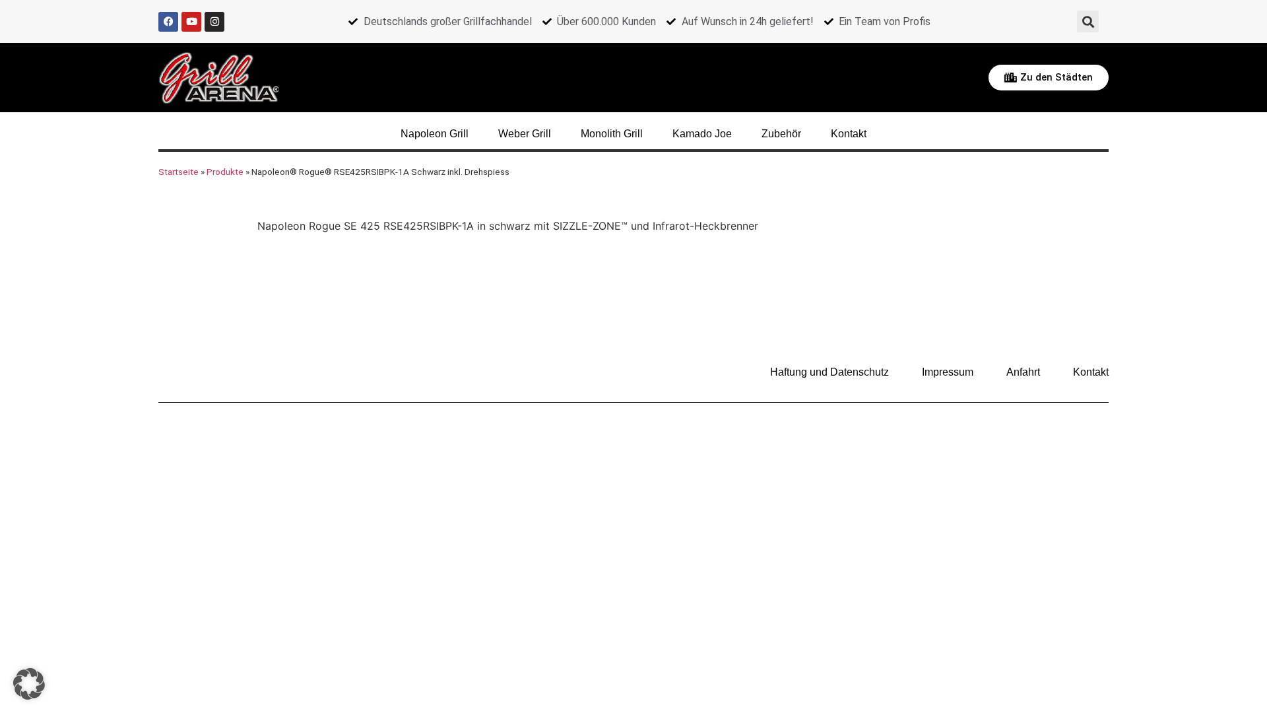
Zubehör (781, 133)
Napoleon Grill (435, 133)
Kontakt (848, 133)
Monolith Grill (612, 133)
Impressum (947, 372)
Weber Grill (524, 133)
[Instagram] (214, 22)
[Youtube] (191, 22)
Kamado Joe (702, 133)
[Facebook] (168, 22)
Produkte (225, 171)
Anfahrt (1023, 372)
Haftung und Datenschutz (829, 372)
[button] (1088, 21)
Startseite (178, 171)
